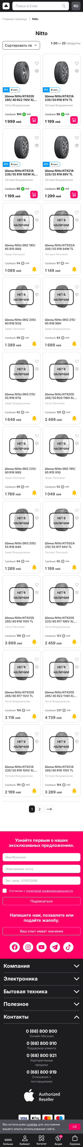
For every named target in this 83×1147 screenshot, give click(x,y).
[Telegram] (55, 947)
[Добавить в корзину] (34, 120)
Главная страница (15, 19)
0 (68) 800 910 (42, 1043)
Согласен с (41, 891)
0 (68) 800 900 (41, 1031)
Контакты (16, 1017)
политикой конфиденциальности (49, 891)
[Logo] (6, 6)
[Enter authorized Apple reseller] (42, 1095)
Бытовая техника (25, 992)
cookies (32, 1124)
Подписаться (41, 901)
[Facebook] (15, 947)
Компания (17, 966)
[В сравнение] (37, 70)
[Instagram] (28, 947)
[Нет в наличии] (34, 269)
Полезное (16, 1004)
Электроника (21, 979)
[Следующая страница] (49, 809)
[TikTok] (68, 947)
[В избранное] (37, 63)
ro (76, 6)
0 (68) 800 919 (42, 1072)
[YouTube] (41, 947)
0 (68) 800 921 (41, 1055)
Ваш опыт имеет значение (41, 931)
